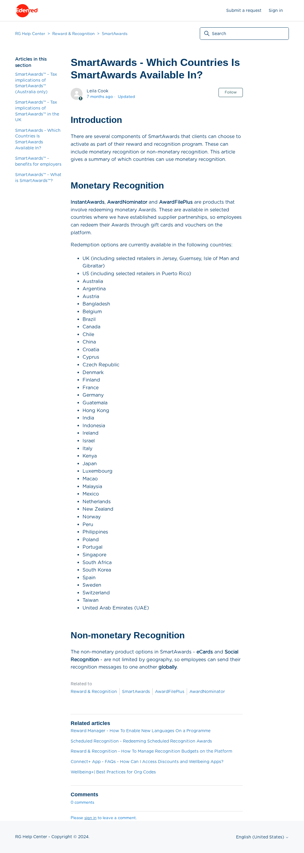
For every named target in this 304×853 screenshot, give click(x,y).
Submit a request (244, 10)
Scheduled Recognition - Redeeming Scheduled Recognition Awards (141, 741)
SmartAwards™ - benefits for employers (38, 161)
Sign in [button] (276, 10)
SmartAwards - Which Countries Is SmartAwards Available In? (38, 139)
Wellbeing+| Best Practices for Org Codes (113, 772)
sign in (90, 818)
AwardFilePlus (169, 691)
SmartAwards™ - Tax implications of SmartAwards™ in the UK (37, 111)
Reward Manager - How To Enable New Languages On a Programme (140, 730)
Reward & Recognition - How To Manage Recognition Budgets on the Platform (151, 751)
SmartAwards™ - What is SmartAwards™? (38, 177)
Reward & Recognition (73, 33)
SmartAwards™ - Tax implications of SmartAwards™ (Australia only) (36, 83)
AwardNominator (207, 691)
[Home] (26, 10)
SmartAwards (114, 33)
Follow (231, 92)
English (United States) (260, 837)
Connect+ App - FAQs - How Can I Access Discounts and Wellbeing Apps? (147, 761)
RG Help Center (30, 33)
